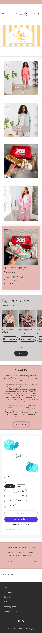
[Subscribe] (35, 561)
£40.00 (21, 491)
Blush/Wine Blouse (7, 329)
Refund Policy (9, 602)
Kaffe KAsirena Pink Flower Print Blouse (25, 330)
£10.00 (10, 486)
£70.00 (10, 501)
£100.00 (10, 506)
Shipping (15, 280)
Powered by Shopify (27, 629)
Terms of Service (10, 612)
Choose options (10, 339)
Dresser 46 (17, 629)
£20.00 (21, 486)
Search (7, 587)
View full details (11, 284)
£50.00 (10, 496)
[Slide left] (16, 347)
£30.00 (10, 491)
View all (21, 353)
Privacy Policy (9, 597)
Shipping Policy (10, 607)
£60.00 (21, 496)
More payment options (21, 524)
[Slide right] (25, 347)
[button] (2, 14)
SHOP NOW (21, 424)
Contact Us (8, 592)
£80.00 (21, 501)
